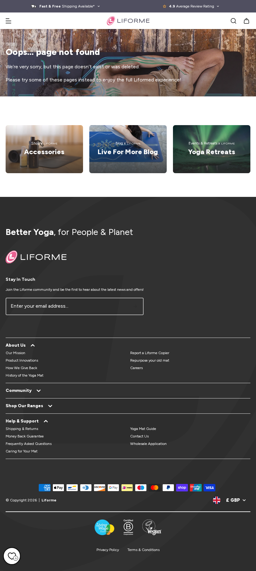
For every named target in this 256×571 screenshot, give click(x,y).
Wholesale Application (148, 444)
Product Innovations (22, 360)
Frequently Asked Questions (29, 444)
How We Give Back (21, 368)
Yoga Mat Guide (143, 429)
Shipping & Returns (22, 429)
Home (10, 43)
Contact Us (139, 436)
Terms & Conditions (143, 550)
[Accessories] (44, 149)
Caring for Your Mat (21, 451)
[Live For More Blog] (128, 149)
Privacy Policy (107, 550)
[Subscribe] (135, 306)
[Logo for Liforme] (128, 20)
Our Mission (15, 353)
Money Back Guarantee (25, 436)
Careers (136, 368)
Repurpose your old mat (149, 360)
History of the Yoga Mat (24, 375)
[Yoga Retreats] (211, 149)
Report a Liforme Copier (149, 353)
